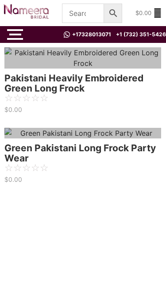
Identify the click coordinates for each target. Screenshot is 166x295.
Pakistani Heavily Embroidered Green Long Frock (73, 83)
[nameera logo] (25, 12)
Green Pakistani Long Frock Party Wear (80, 153)
